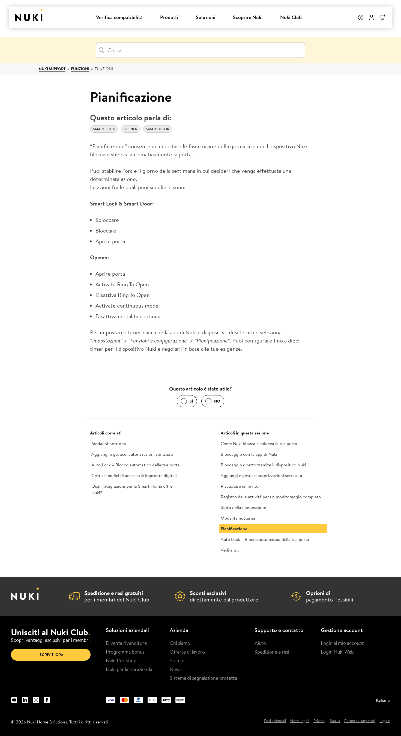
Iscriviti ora (50, 654)
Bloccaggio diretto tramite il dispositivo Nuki (263, 464)
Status (335, 721)
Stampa (177, 660)
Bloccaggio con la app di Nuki (249, 454)
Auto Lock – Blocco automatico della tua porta (135, 464)
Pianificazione (234, 528)
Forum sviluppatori (359, 721)
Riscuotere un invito (240, 486)
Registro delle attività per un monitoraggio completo (271, 496)
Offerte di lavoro (187, 651)
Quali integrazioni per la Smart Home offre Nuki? (131, 489)
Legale (384, 721)
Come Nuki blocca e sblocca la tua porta (259, 443)
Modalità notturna (108, 443)
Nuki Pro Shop (121, 660)
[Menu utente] (371, 17)
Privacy (319, 721)
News (175, 669)
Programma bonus (125, 651)
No (217, 401)
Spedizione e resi (272, 651)
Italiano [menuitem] (383, 700)
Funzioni (80, 68)
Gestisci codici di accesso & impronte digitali (134, 475)
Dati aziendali (275, 721)
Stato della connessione (243, 507)
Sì (191, 401)
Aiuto (260, 642)
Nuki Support (52, 68)
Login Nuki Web (337, 651)
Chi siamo (180, 642)
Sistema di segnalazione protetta (203, 677)
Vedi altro (230, 550)
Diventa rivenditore (126, 642)
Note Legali (299, 721)
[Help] (360, 17)
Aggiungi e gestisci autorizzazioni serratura (132, 454)
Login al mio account (342, 642)
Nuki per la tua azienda (129, 669)
